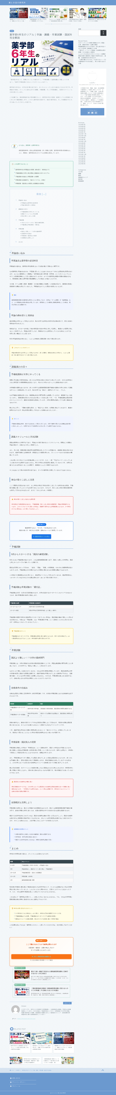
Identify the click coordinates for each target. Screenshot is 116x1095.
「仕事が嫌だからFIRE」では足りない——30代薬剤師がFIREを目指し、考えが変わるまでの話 (92, 61)
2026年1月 (81, 132)
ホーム (66, 2)
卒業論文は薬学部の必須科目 (29, 203)
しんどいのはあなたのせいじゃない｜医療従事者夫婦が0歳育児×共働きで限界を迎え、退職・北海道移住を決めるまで (92, 56)
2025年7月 (81, 139)
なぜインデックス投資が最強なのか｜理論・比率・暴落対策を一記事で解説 (92, 44)
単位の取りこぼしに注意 (28, 216)
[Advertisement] (41, 123)
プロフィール (75, 2)
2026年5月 (81, 124)
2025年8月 (81, 138)
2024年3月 (81, 149)
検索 (79, 29)
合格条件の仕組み (26, 233)
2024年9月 (81, 143)
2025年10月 (82, 136)
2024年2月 (81, 151)
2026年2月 (81, 130)
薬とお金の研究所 (17, 2)
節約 (79, 175)
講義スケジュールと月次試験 (29, 214)
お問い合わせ (16, 1078)
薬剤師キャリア (83, 177)
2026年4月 (81, 126)
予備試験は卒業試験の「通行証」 (31, 224)
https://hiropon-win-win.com (26, 1018)
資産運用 (81, 181)
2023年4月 (81, 162)
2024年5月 (81, 147)
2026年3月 (81, 128)
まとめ (21, 242)
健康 (79, 174)
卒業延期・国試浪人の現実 (29, 235)
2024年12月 (82, 141)
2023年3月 (81, 164)
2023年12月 (82, 154)
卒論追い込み (23, 200)
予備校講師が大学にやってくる (30, 211)
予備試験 (21, 220)
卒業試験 (21, 229)
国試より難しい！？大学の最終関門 (31, 231)
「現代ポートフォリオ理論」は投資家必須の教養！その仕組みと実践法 (92, 51)
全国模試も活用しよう (27, 238)
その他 (80, 172)
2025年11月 (82, 134)
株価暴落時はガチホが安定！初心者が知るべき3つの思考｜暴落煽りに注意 (92, 47)
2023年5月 (81, 160)
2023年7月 (81, 156)
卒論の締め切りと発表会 (28, 205)
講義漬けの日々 (23, 209)
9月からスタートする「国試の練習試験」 (33, 222)
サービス (86, 2)
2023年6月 (81, 158)
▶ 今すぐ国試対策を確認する (41, 956)
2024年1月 (81, 152)
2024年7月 (81, 145)
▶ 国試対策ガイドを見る (41, 536)
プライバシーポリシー (19, 1082)
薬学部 (11, 31)
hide (44, 194)
